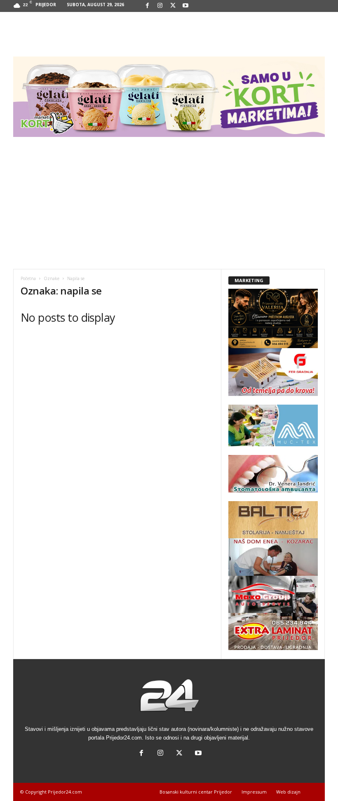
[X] (173, 6)
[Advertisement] (169, 207)
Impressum (254, 792)
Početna (28, 278)
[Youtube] (185, 6)
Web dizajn (288, 792)
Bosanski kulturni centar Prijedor (196, 792)
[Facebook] (147, 6)
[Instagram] (160, 6)
